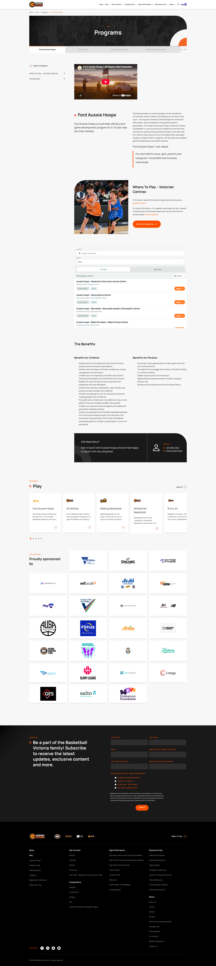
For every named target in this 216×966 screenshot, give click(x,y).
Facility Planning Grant (157, 890)
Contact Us (153, 946)
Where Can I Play (35, 885)
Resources (113, 880)
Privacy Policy (151, 800)
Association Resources (157, 860)
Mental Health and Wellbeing (119, 885)
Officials (72, 855)
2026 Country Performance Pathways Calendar (126, 860)
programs (45, 12)
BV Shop (152, 917)
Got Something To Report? (158, 885)
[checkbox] (148, 783)
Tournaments (74, 892)
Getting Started (35, 870)
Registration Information (38, 880)
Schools (72, 865)
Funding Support (115, 890)
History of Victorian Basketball (160, 922)
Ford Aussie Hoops (56, 12)
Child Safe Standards (156, 855)
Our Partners (153, 936)
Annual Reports (154, 931)
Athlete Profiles (114, 875)
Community (73, 870)
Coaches (72, 860)
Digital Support (154, 865)
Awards (151, 912)
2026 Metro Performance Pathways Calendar (125, 855)
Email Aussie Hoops (174, 450)
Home (31, 12)
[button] (30, 538)
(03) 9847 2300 (172, 447)
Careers (152, 907)
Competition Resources (157, 870)
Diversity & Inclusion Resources (160, 875)
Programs (32, 875)
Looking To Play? (35, 860)
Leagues (72, 887)
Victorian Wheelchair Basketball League (83, 907)
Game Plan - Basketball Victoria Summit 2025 (85, 875)
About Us (152, 902)
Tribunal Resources (156, 880)
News (101, 4)
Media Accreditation (156, 941)
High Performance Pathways (119, 865)
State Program (114, 870)
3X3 (70, 902)
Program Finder (34, 865)
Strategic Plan (154, 926)
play (37, 12)
